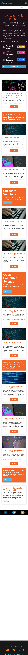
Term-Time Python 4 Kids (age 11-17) (14, 342)
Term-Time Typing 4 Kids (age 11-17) (14, 254)
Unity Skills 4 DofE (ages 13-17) (14, 169)
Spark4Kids (6, 3)
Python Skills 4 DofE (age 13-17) (14, 137)
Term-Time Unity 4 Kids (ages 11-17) (14, 418)
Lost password (13, 7)
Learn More (7, 202)
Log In (3, 7)
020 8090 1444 (14, 650)
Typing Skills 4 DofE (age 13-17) (14, 221)
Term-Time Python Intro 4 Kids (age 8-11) (14, 311)
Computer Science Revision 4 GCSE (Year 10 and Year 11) (14, 94)
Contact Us (14, 66)
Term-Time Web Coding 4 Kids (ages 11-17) (14, 387)
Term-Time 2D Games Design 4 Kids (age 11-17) (14, 450)
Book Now (21, 46)
